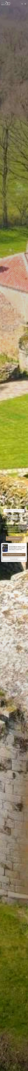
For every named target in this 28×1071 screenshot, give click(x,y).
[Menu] (25, 3)
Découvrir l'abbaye (14, 538)
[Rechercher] (22, 4)
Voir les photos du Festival (14, 554)
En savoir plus (14, 559)
